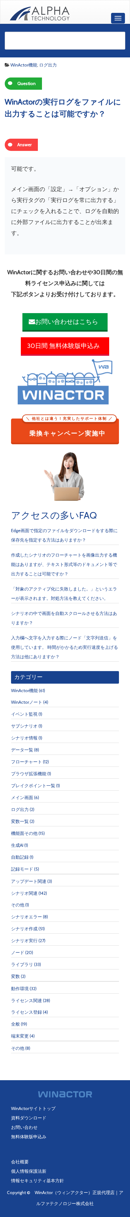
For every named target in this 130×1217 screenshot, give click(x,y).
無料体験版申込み (28, 1137)
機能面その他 (24, 833)
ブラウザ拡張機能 (28, 774)
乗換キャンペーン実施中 (69, 428)
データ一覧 (22, 750)
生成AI (17, 845)
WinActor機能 (23, 65)
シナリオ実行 (24, 940)
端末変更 (20, 1036)
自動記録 (20, 857)
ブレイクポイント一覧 (33, 785)
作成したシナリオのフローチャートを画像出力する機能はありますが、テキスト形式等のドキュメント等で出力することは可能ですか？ (64, 564)
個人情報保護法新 (28, 1171)
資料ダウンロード (28, 1118)
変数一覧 (20, 821)
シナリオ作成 (24, 928)
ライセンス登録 (26, 1012)
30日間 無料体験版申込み (63, 346)
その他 (17, 905)
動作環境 (20, 988)
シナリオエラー (26, 917)
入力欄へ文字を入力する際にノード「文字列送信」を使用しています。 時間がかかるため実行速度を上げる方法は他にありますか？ (64, 647)
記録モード (22, 869)
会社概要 (20, 1162)
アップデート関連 (28, 881)
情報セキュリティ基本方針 (37, 1180)
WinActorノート (26, 702)
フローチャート (26, 762)
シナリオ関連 (24, 893)
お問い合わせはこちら (66, 321)
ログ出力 (48, 65)
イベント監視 (24, 714)
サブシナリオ (24, 726)
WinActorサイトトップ (33, 1108)
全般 (15, 1024)
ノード (17, 952)
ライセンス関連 (26, 1000)
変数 (15, 976)
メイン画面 (22, 797)
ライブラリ (22, 964)
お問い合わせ (24, 1127)
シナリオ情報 (24, 738)
